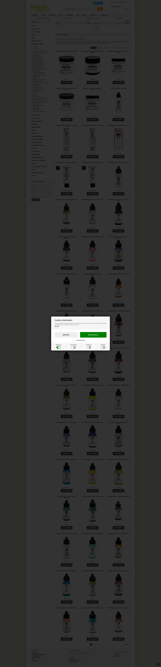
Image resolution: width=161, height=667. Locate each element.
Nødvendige (58, 344)
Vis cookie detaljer (80, 340)
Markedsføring (73, 344)
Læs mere (57, 326)
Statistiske (103, 344)
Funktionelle (89, 344)
